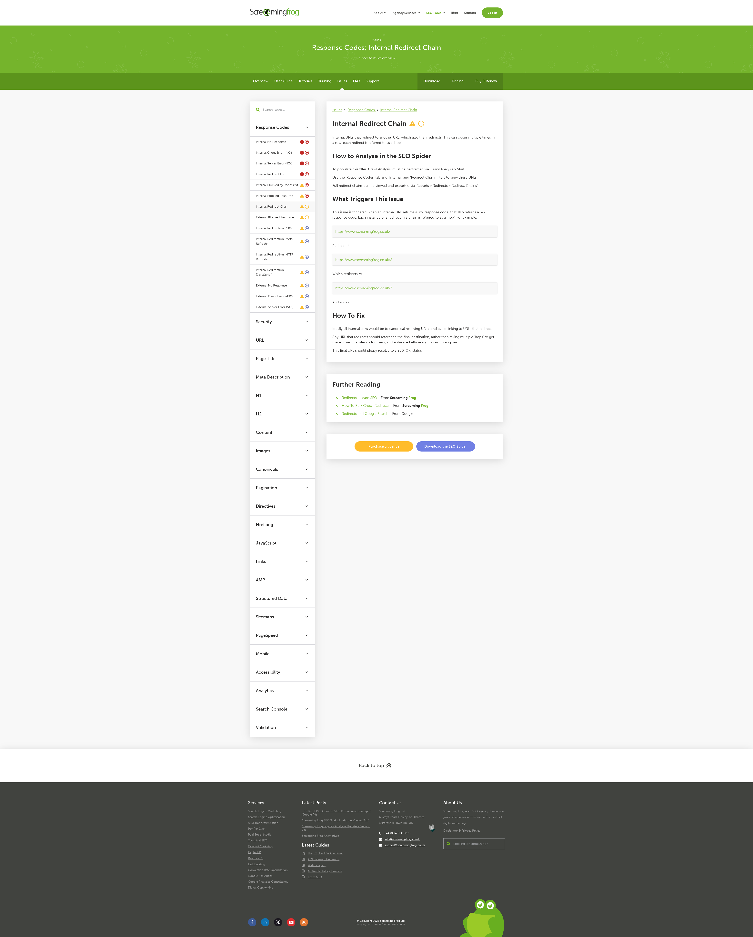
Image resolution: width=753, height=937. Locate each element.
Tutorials (305, 81)
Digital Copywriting (260, 887)
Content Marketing (260, 846)
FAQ (356, 81)
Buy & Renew (486, 81)
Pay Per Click (256, 828)
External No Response (271, 285)
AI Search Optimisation (263, 823)
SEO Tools (433, 13)
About (378, 13)
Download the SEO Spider (445, 446)
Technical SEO (257, 840)
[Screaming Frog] (274, 12)
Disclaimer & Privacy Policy (461, 830)
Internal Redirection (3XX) (274, 228)
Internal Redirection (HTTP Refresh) (274, 257)
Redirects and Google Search (365, 413)
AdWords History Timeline (325, 871)
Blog (454, 13)
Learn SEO (315, 877)
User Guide (283, 81)
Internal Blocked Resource (274, 196)
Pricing (458, 81)
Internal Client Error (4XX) (274, 152)
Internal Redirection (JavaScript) (270, 272)
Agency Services (404, 13)
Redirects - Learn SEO (360, 398)
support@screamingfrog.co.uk (405, 845)
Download (431, 81)
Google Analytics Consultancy (268, 881)
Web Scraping (317, 865)
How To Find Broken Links (325, 853)
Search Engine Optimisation (266, 817)
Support (372, 81)
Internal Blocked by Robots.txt (277, 185)
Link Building (256, 864)
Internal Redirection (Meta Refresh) (274, 241)
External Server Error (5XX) (274, 307)
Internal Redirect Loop (271, 174)
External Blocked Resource (275, 217)
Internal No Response (271, 142)
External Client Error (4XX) (274, 296)
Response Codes (362, 110)
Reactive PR (255, 858)
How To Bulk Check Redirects (366, 405)
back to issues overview (378, 58)
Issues (342, 81)
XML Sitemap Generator (323, 859)
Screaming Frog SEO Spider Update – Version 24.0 (335, 820)
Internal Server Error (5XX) (274, 163)
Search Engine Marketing (264, 811)
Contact (470, 13)
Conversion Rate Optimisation (268, 870)
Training (324, 81)
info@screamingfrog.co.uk (402, 839)
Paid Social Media (259, 834)
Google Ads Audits (260, 876)
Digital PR (254, 852)
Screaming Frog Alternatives (320, 836)
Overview (260, 81)
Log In (492, 13)
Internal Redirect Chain (272, 206)
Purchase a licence (383, 446)
